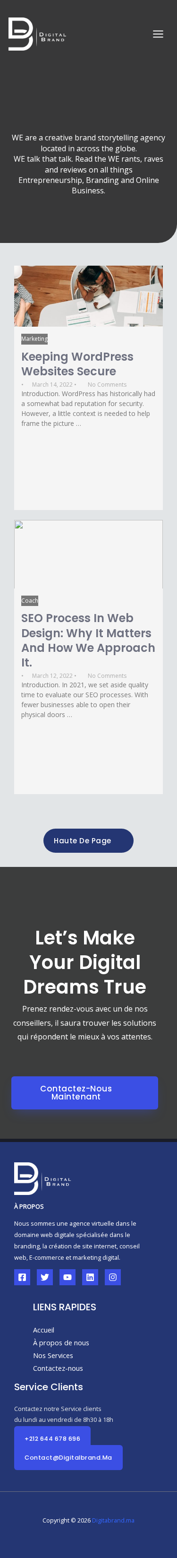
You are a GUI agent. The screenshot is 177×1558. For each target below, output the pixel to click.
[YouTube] (67, 1277)
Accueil (43, 1329)
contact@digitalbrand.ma (68, 1458)
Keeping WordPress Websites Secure (77, 364)
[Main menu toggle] (158, 34)
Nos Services (53, 1355)
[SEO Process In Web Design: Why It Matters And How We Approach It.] (88, 554)
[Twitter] (45, 1277)
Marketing (34, 339)
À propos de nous (61, 1342)
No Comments (107, 385)
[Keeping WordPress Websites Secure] (88, 296)
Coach (29, 601)
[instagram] (113, 1277)
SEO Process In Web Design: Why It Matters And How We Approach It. (88, 640)
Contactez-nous (58, 1368)
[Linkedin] (90, 1277)
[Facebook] (22, 1277)
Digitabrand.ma (113, 1520)
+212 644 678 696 (52, 1439)
